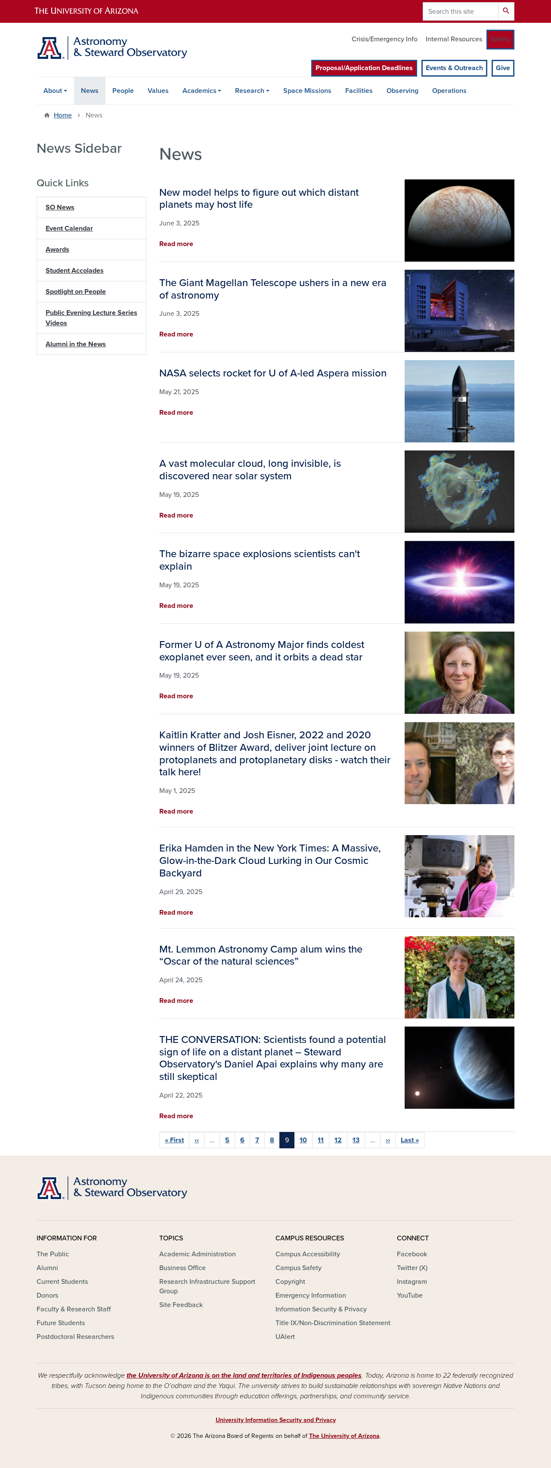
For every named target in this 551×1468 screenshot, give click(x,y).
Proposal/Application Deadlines (364, 68)
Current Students (62, 1281)
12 (338, 1140)
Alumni (47, 1268)
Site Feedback (181, 1305)
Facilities (359, 90)
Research (249, 90)
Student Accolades (75, 270)
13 (356, 1140)
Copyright (290, 1281)
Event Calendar (69, 228)
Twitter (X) (412, 1268)
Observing (402, 90)
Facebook (412, 1254)
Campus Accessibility (308, 1254)
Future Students (61, 1323)
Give (503, 68)
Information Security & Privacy (321, 1309)
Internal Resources (454, 39)
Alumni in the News (76, 344)
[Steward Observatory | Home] (112, 48)
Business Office (182, 1268)
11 (321, 1140)
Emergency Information (311, 1295)
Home (63, 115)
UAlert (285, 1336)
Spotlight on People (76, 291)
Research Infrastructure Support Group (207, 1286)
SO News (60, 207)
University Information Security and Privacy (276, 1420)
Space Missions (307, 90)
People (123, 90)
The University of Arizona (344, 1436)
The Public (53, 1254)
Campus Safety (299, 1268)
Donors (47, 1295)
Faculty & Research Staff (74, 1309)
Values (158, 90)
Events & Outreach (454, 68)
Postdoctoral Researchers (75, 1336)
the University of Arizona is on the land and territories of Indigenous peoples (244, 1375)
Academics (200, 90)
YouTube (410, 1295)
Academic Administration (197, 1254)
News (90, 90)
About (52, 90)
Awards (57, 249)
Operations (449, 90)
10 (303, 1140)
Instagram (412, 1281)
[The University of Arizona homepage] (94, 11)
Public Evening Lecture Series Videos (91, 317)
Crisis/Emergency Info (385, 39)
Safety (500, 39)
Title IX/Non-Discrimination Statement (333, 1323)
